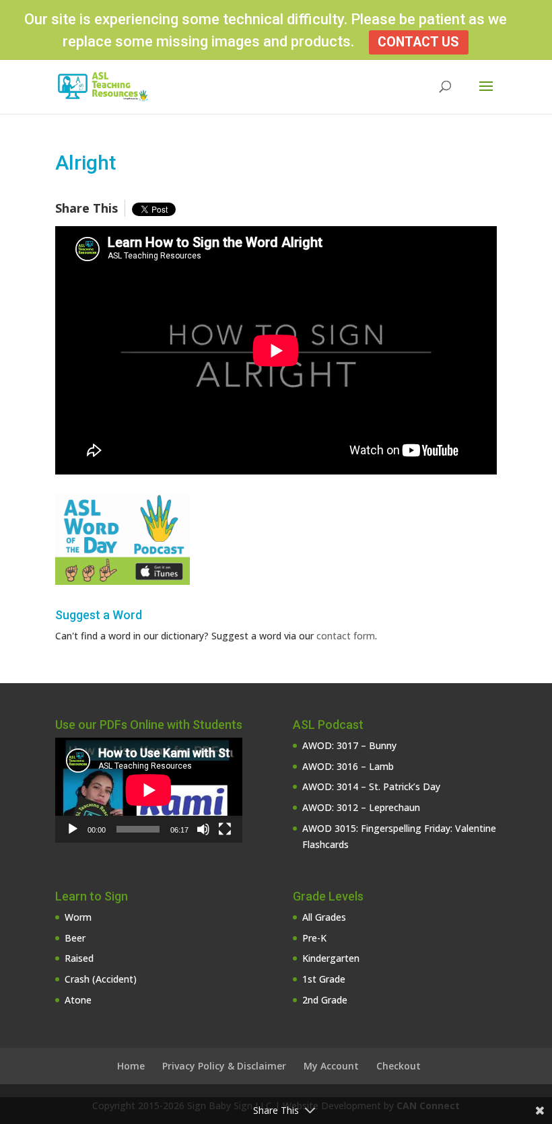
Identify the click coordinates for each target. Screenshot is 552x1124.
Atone (78, 999)
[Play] (72, 829)
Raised (79, 958)
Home (131, 1065)
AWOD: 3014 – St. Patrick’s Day (371, 786)
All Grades (324, 917)
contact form (345, 635)
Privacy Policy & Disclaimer (224, 1065)
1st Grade (323, 979)
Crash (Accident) (101, 979)
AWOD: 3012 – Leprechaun (361, 807)
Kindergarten (330, 958)
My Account (331, 1065)
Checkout (398, 1065)
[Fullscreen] (225, 829)
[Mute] (203, 829)
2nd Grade (324, 999)
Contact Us (418, 42)
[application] (148, 790)
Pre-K (314, 938)
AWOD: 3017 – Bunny (349, 745)
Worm (78, 917)
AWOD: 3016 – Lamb (348, 766)
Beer (75, 938)
